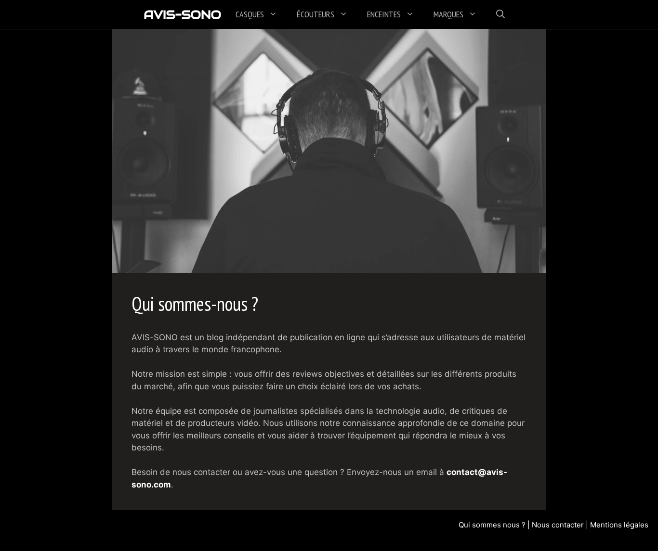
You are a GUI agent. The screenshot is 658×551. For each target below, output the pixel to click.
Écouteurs (315, 14)
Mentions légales (619, 524)
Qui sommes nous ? (492, 524)
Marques (448, 14)
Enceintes (384, 14)
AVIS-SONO (182, 14)
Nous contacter (558, 524)
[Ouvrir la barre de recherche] (500, 14)
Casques (250, 14)
